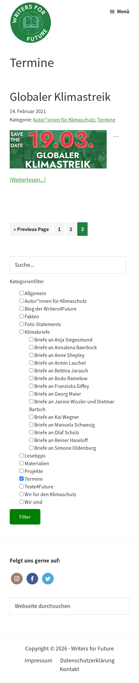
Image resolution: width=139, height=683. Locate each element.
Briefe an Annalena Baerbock (65, 347)
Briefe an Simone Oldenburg (64, 448)
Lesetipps (35, 455)
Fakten (31, 316)
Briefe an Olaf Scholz (56, 432)
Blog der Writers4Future (50, 308)
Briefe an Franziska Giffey (61, 386)
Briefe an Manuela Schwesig (64, 424)
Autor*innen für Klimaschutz (64, 119)
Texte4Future (38, 486)
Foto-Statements (42, 324)
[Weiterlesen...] (28, 180)
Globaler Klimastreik (60, 96)
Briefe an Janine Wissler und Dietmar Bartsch (71, 405)
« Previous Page (31, 231)
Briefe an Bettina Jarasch (60, 370)
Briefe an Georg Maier (57, 393)
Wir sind (33, 502)
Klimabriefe (37, 332)
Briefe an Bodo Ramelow (60, 378)
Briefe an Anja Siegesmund (62, 339)
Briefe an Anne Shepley (58, 355)
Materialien (36, 463)
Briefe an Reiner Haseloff (60, 440)
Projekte (33, 471)
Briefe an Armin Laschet (59, 363)
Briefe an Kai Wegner (56, 417)
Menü (123, 11)
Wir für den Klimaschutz (50, 494)
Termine (106, 119)
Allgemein (35, 293)
